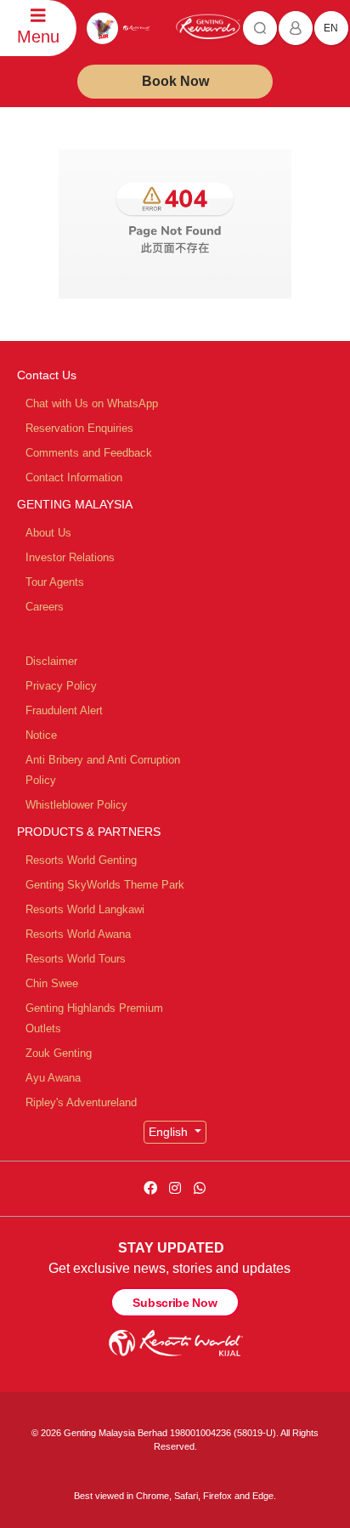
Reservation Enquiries (79, 428)
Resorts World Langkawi (84, 909)
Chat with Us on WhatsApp (91, 403)
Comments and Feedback (88, 452)
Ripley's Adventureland (81, 1102)
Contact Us (46, 375)
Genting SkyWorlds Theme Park (104, 884)
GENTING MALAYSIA (75, 504)
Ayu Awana (53, 1077)
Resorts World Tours (75, 958)
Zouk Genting (58, 1053)
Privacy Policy (61, 685)
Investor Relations (70, 557)
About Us (48, 532)
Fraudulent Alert (64, 710)
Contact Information (73, 477)
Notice (41, 735)
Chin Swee (51, 983)
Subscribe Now (175, 1302)
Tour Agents (54, 582)
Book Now (175, 81)
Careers (44, 606)
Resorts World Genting (81, 860)
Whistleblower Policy (76, 804)
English (170, 1132)
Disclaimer (51, 661)
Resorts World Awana (78, 934)
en (331, 28)
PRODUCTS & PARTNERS (89, 831)
